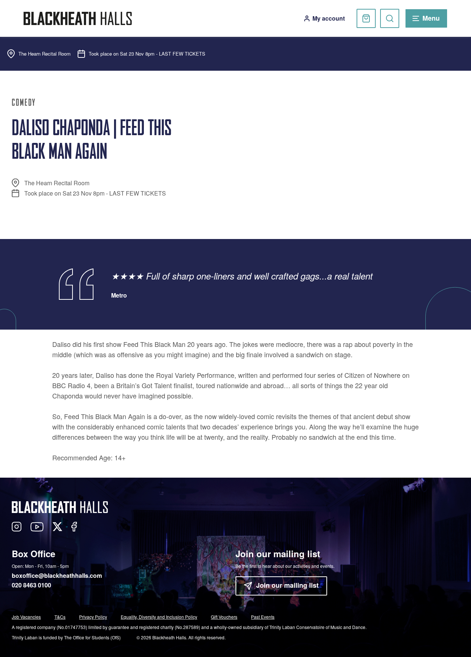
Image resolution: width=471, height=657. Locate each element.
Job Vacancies (26, 617)
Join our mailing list (287, 585)
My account (328, 18)
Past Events (263, 617)
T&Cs (59, 617)
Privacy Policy (93, 617)
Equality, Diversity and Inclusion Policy (159, 617)
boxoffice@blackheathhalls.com (57, 575)
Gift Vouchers (224, 617)
